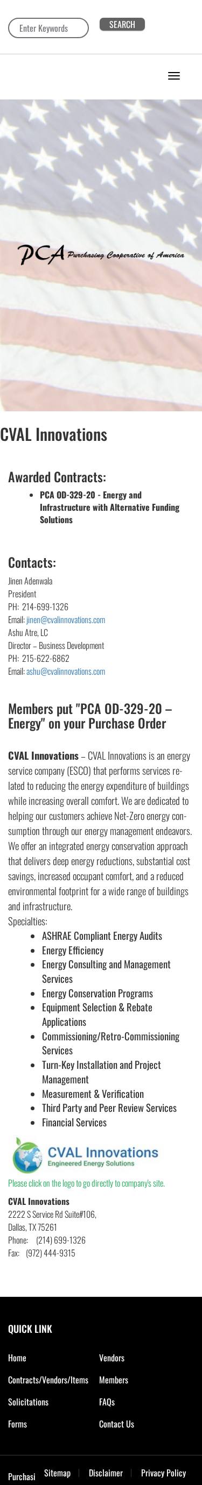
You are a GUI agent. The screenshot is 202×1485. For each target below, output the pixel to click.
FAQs (107, 1401)
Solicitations (28, 1401)
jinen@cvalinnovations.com (65, 619)
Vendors (111, 1357)
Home (17, 1357)
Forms (17, 1423)
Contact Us (116, 1423)
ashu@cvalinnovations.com (65, 671)
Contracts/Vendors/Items (48, 1379)
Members (113, 1379)
